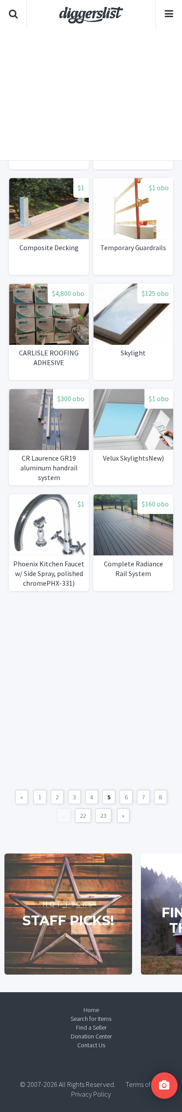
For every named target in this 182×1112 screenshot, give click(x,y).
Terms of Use (144, 1084)
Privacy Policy (91, 1094)
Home (91, 1010)
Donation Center (91, 1036)
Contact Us (91, 1045)
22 (83, 816)
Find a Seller (91, 1027)
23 (103, 816)
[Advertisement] (91, 94)
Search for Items (91, 1019)
